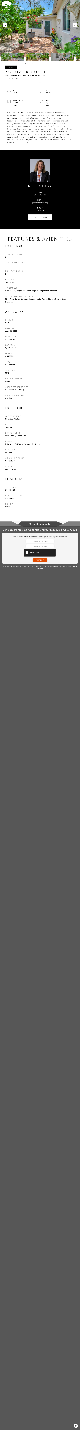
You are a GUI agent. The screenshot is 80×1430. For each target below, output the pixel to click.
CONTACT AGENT (40, 217)
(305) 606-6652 (40, 195)
